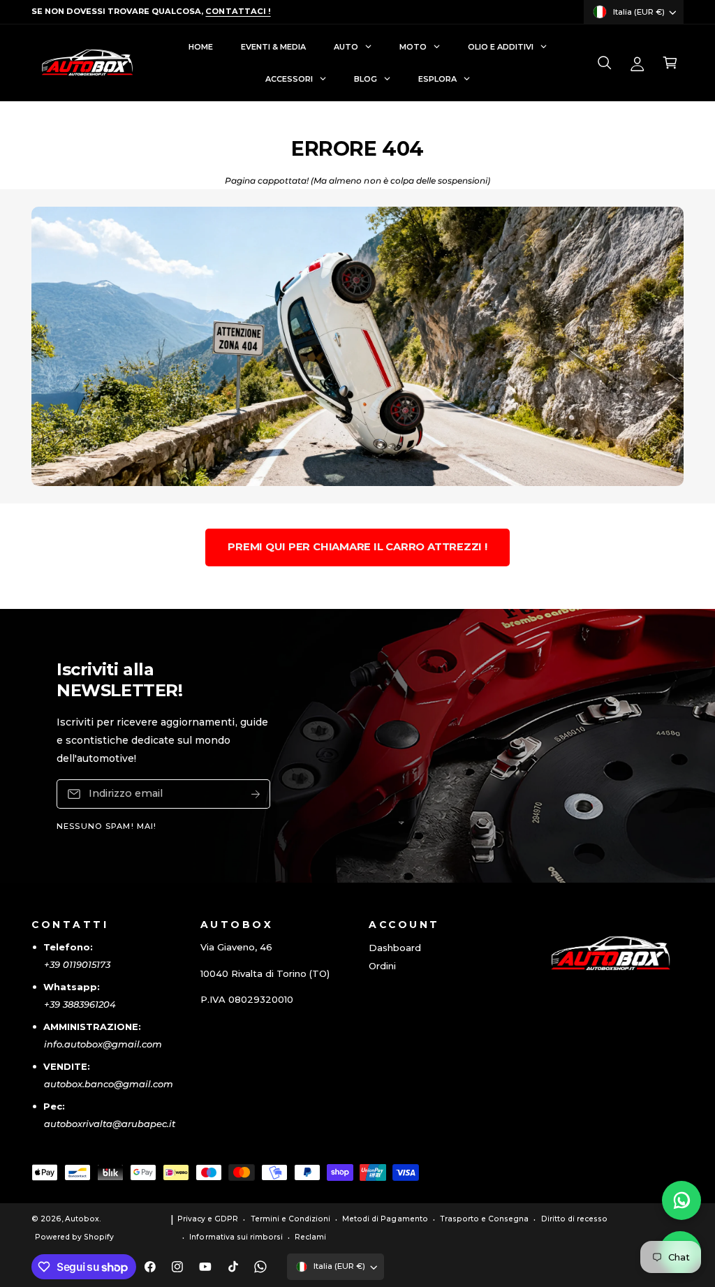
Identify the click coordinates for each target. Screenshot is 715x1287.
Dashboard (395, 947)
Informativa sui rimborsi (235, 1237)
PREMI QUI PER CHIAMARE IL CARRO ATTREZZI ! (357, 546)
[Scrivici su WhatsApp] (681, 1200)
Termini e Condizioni (290, 1218)
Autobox (82, 1218)
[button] (604, 63)
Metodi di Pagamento (384, 1218)
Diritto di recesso (574, 1218)
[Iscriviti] (256, 794)
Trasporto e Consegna (484, 1218)
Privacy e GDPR (207, 1218)
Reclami (310, 1237)
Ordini (382, 965)
